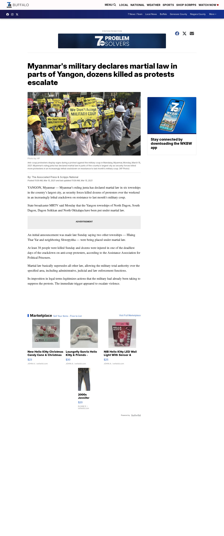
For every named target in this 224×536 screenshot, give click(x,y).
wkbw (13, 14)
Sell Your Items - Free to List (67, 316)
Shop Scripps (186, 5)
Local (123, 5)
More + (212, 14)
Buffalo (163, 14)
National (137, 5)
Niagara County (198, 14)
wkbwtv (8, 14)
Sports (168, 5)
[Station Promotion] (112, 41)
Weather (153, 5)
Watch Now (208, 5)
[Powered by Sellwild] (136, 415)
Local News (151, 14)
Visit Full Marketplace (130, 315)
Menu (109, 4)
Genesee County (178, 14)
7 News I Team (135, 14)
